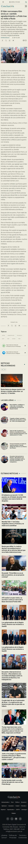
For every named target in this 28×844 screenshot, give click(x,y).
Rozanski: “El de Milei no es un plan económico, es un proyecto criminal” (13, 575)
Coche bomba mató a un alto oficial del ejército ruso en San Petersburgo (12, 782)
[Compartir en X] (6, 40)
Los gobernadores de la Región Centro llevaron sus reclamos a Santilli (13, 624)
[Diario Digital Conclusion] (7, 6)
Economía (23, 802)
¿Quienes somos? (4, 836)
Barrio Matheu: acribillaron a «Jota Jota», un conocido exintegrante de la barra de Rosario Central (17, 407)
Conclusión (20, 824)
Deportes (3, 809)
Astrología (23, 809)
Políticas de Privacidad (13, 836)
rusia (8, 338)
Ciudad (17, 806)
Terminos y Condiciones (22, 836)
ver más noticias (14, 788)
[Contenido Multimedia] (23, 568)
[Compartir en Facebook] (2, 40)
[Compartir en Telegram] (13, 40)
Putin (3, 338)
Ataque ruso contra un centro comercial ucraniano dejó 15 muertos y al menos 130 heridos (12, 391)
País (12, 802)
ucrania (13, 338)
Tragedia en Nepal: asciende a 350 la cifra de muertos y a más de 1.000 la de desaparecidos (18, 420)
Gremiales (10, 806)
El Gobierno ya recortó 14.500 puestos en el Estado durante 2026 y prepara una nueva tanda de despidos (14, 498)
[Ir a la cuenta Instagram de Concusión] (20, 818)
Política (17, 802)
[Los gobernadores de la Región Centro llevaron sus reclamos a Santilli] (14, 612)
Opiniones (4, 806)
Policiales (23, 806)
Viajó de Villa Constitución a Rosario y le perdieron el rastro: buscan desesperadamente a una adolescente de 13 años (18, 433)
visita (19, 338)
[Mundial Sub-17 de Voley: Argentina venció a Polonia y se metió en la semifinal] (14, 511)
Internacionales (5, 37)
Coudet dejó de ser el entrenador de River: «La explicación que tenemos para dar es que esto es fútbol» (13, 703)
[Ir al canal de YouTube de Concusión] (16, 818)
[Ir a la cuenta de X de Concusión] (11, 818)
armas (3, 335)
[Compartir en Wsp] (9, 40)
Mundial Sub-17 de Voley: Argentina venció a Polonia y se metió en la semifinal (13, 523)
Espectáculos (10, 809)
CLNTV (17, 809)
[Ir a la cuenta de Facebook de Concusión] (7, 818)
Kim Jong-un (19, 335)
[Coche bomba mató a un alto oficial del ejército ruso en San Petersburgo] (14, 770)
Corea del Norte (11, 335)
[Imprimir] (26, 40)
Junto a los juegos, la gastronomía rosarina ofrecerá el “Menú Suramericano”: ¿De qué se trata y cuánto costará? (14, 756)
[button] (2, 369)
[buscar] (26, 2)
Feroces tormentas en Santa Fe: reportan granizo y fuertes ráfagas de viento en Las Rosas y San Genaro (18, 446)
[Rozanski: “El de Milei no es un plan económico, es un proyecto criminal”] (14, 563)
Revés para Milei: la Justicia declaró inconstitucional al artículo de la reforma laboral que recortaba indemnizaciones (13, 549)
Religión (14, 813)
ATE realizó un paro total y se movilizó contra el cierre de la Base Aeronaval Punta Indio (12, 600)
